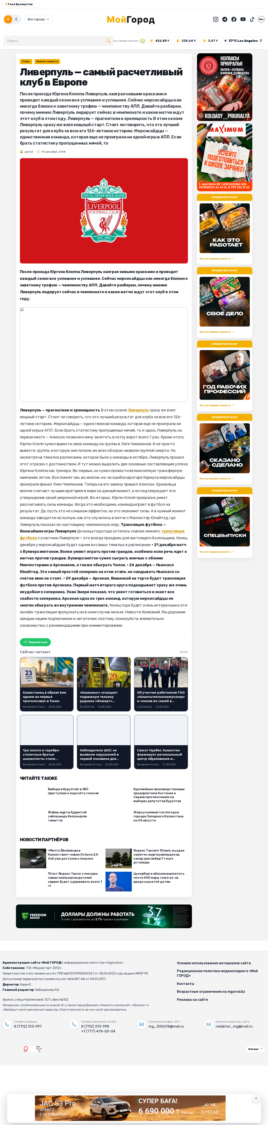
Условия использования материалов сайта (214, 963)
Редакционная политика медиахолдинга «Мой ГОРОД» (217, 973)
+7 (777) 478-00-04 (98, 1031)
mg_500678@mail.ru (166, 1026)
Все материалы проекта (215, 258)
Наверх (253, 1049)
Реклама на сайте (192, 1000)
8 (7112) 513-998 (95, 1026)
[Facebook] (234, 19)
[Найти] (108, 41)
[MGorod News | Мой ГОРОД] (134, 19)
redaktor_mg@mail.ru (234, 1026)
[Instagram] (215, 19)
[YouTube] (243, 19)
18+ (261, 19)
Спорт (26, 61)
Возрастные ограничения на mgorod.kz (211, 992)
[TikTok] (252, 19)
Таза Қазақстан (19, 4)
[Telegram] (224, 19)
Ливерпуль (139, 410)
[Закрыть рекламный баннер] (256, 1098)
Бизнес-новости (47, 61)
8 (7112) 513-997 (28, 1026)
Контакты (185, 984)
